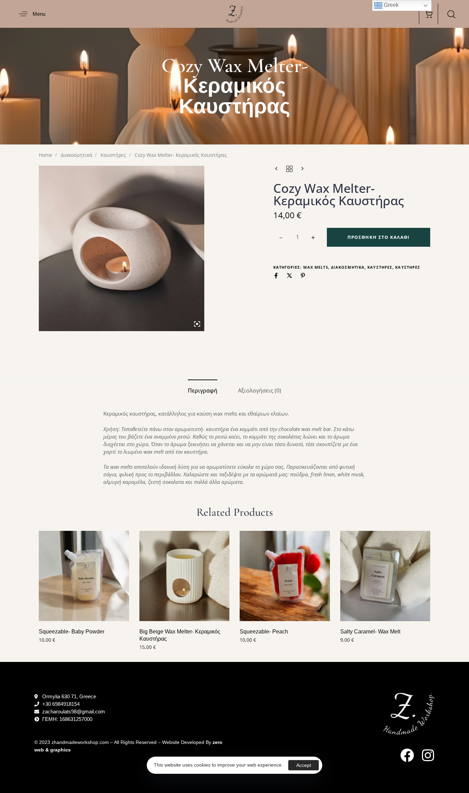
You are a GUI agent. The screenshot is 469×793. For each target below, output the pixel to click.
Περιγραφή (202, 390)
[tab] (202, 390)
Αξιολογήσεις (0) (259, 390)
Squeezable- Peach (264, 631)
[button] (29, 13)
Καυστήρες (113, 155)
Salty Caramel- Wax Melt (370, 631)
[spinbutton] (297, 237)
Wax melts (315, 267)
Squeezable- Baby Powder (71, 631)
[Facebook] (407, 755)
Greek (390, 5)
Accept (303, 765)
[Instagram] (428, 755)
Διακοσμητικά (76, 155)
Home (45, 155)
